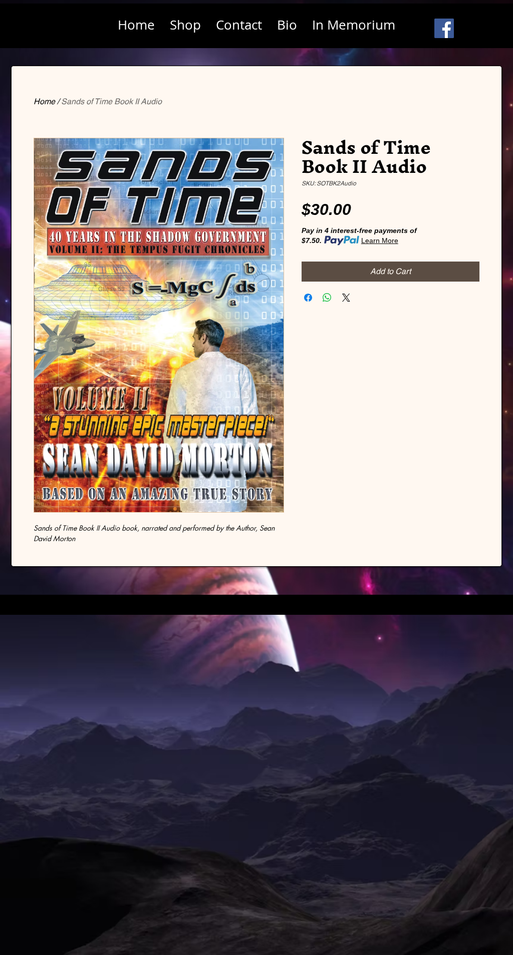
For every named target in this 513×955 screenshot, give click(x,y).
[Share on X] (346, 298)
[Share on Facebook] (308, 298)
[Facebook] (444, 28)
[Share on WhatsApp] (327, 298)
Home (44, 101)
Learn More (379, 240)
